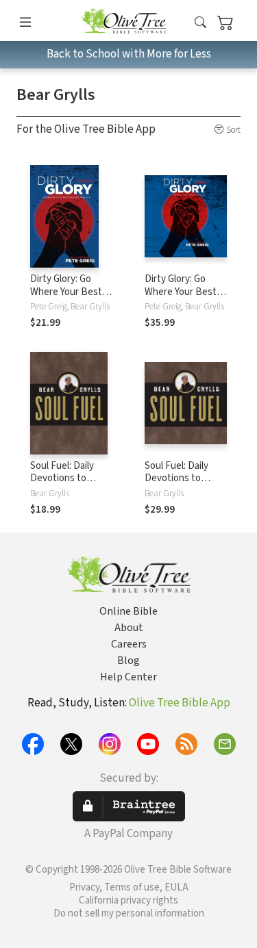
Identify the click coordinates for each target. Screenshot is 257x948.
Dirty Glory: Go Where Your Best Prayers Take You (66, 292)
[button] (200, 23)
